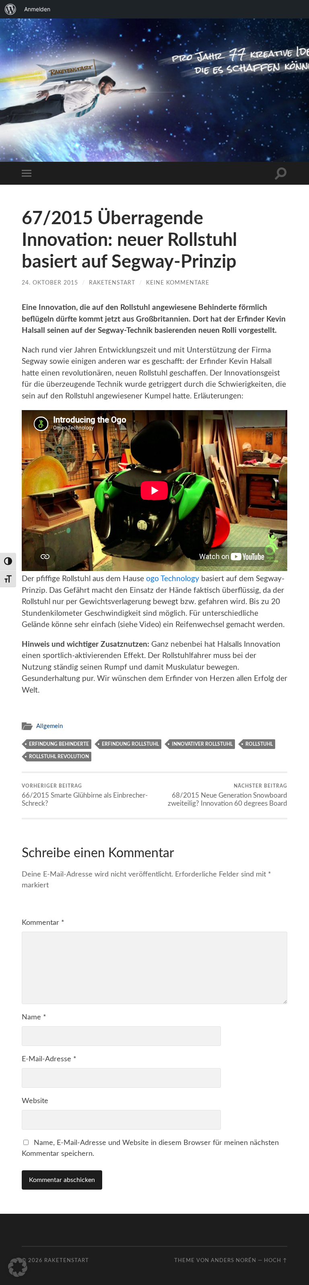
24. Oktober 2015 (50, 283)
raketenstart (112, 283)
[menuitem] (10, 9)
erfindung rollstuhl (130, 744)
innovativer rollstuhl (202, 744)
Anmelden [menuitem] (37, 9)
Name (34, 1017)
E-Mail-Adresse (49, 1059)
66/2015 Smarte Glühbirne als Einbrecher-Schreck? (85, 795)
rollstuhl (259, 744)
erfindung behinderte (59, 744)
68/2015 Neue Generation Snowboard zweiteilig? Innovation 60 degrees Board (227, 795)
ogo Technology (172, 579)
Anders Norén (233, 1260)
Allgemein (49, 726)
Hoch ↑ (275, 1260)
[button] (17, 1267)
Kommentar (43, 922)
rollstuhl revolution (59, 756)
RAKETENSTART (154, 77)
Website (35, 1101)
